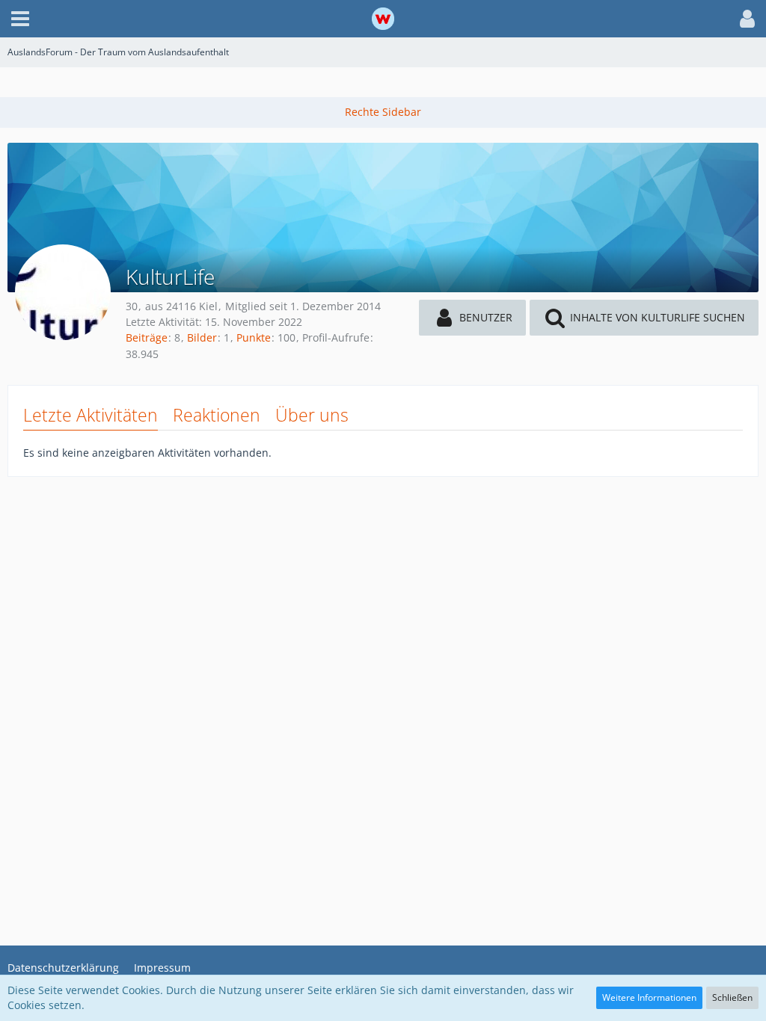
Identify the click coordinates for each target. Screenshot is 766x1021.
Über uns (312, 415)
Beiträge (147, 337)
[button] (20, 19)
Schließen (732, 997)
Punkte (253, 337)
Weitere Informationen (649, 997)
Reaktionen (216, 415)
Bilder (202, 337)
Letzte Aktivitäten (90, 415)
